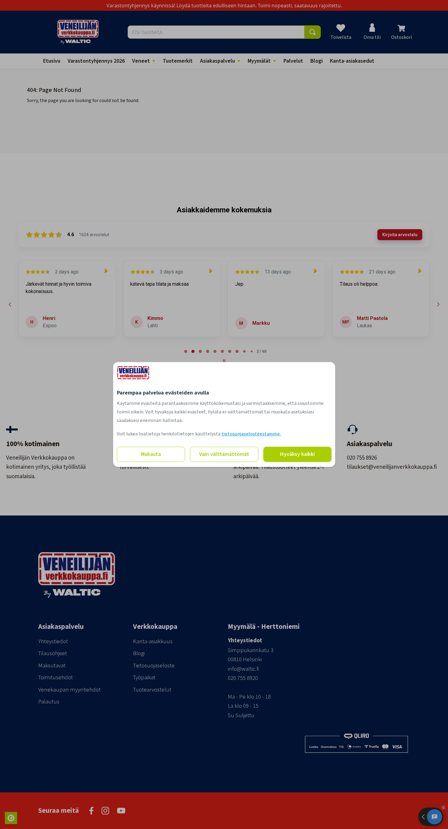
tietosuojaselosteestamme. (251, 434)
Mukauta (151, 454)
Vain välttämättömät (224, 454)
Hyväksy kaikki (297, 454)
